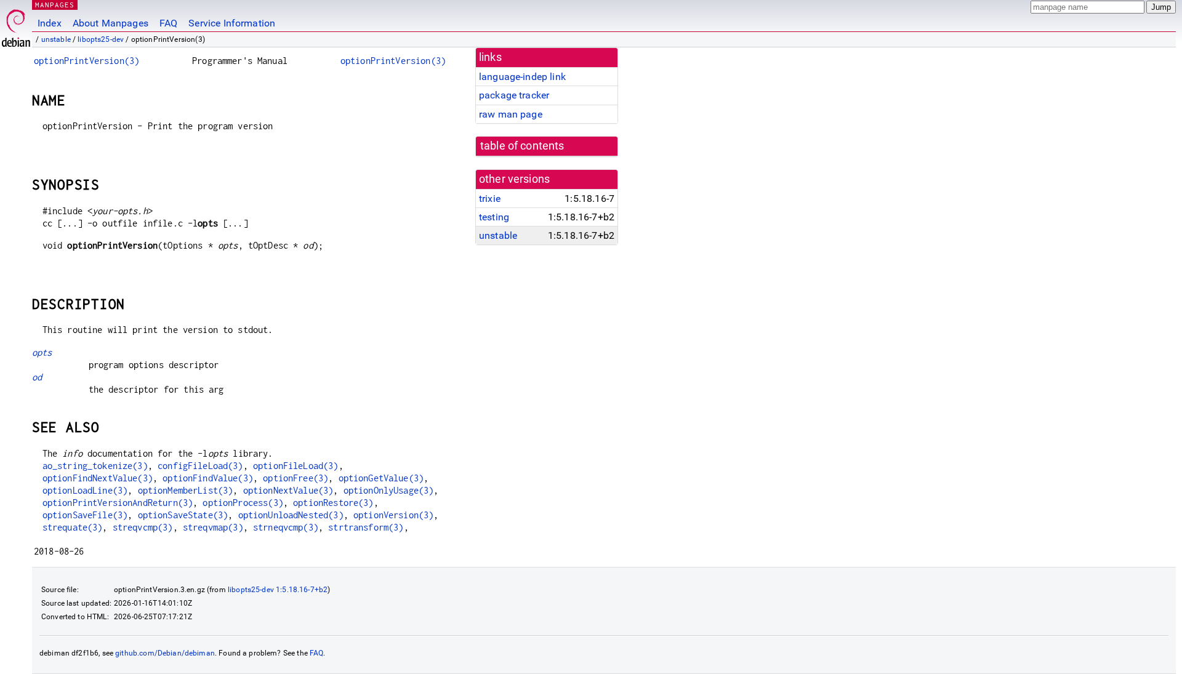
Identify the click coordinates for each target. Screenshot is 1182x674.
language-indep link (522, 76)
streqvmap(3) (213, 527)
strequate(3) (72, 527)
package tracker (514, 95)
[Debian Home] (16, 25)
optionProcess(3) (243, 502)
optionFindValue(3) (208, 478)
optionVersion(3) (393, 515)
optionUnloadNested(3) (291, 515)
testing (494, 217)
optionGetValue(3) (381, 478)
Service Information (231, 23)
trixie (490, 198)
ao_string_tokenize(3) (95, 465)
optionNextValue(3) (288, 490)
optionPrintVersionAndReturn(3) (117, 502)
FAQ (168, 23)
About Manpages (110, 23)
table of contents (522, 146)
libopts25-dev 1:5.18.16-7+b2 (278, 589)
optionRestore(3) (333, 502)
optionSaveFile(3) (85, 515)
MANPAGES (54, 5)
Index (50, 23)
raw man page (510, 114)
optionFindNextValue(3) (97, 478)
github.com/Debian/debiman (165, 653)
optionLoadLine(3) (85, 490)
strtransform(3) (365, 527)
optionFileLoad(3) (296, 465)
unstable (56, 39)
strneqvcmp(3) (285, 527)
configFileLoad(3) (200, 465)
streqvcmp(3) (143, 527)
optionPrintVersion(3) (86, 60)
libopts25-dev (101, 39)
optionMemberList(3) (185, 490)
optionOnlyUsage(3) (389, 490)
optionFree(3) (295, 478)
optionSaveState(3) (183, 515)
